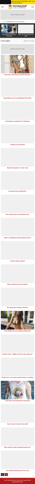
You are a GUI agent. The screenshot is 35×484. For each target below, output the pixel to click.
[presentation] (1, 21)
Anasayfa (26, 40)
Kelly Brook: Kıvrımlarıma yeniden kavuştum (17, 74)
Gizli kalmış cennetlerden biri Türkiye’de (17, 121)
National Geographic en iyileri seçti (17, 168)
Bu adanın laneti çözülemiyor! (17, 191)
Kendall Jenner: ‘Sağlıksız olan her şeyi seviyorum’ (17, 354)
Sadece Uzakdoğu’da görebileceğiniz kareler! (17, 237)
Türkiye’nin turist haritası (17, 144)
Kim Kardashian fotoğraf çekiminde (17, 307)
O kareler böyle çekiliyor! (17, 261)
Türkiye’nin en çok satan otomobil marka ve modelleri (17, 377)
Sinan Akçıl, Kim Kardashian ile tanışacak (17, 400)
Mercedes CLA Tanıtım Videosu (15, 21)
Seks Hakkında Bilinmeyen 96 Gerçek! (17, 470)
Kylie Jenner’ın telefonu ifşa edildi (25, 35)
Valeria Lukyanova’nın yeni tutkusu (17, 284)
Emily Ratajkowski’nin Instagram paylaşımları (17, 331)
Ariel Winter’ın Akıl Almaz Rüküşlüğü (9, 35)
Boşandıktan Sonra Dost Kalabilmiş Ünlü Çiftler (18, 98)
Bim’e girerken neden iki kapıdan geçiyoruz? (17, 447)
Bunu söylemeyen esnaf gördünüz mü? (17, 214)
